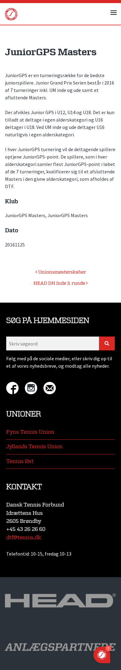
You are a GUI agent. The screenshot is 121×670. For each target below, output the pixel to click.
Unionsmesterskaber (61, 272)
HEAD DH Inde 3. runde (60, 283)
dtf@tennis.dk (23, 537)
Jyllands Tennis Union (34, 446)
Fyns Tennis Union (30, 432)
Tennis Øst (20, 461)
